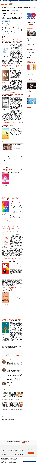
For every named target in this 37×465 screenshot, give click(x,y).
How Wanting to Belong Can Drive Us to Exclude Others (31, 80)
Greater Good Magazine (19, 4)
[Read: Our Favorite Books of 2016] (19, 393)
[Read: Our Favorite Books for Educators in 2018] (12, 393)
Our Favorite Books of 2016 (19, 396)
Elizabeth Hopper (10, 382)
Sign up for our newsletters (33, 0)
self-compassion (16, 219)
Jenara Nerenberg (10, 368)
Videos (15, 7)
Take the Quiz (29, 107)
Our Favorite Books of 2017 (5, 406)
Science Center (7, 0)
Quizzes (10, 7)
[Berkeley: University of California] (4, 454)
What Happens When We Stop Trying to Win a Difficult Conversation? (31, 44)
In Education (17, 0)
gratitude (3, 220)
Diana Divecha (4, 399)
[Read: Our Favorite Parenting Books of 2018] (5, 393)
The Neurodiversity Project (11, 377)
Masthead (30, 449)
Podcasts (20, 7)
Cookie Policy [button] (6, 462)
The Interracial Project (18, 377)
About (29, 447)
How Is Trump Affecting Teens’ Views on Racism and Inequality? (31, 53)
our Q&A (6, 109)
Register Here (17, 150)
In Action (14, 0)
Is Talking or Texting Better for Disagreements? (31, 37)
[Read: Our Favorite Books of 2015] (12, 403)
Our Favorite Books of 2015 (12, 406)
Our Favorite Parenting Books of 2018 (5, 397)
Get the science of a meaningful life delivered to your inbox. (7, 353)
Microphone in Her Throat (17, 378)
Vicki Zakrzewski (11, 398)
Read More (31, 24)
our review (6, 304)
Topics (5, 7)
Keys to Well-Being (27, 7)
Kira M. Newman (5, 409)
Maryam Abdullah (5, 398)
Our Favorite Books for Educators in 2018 (12, 396)
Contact (29, 451)
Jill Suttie (8, 360)
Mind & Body (6, 10)
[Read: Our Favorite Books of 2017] (5, 403)
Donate (4, 4)
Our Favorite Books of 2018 (19, 406)
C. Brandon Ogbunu (4, 408)
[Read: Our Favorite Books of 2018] (19, 403)
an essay (5, 56)
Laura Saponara (18, 399)
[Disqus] (12, 425)
